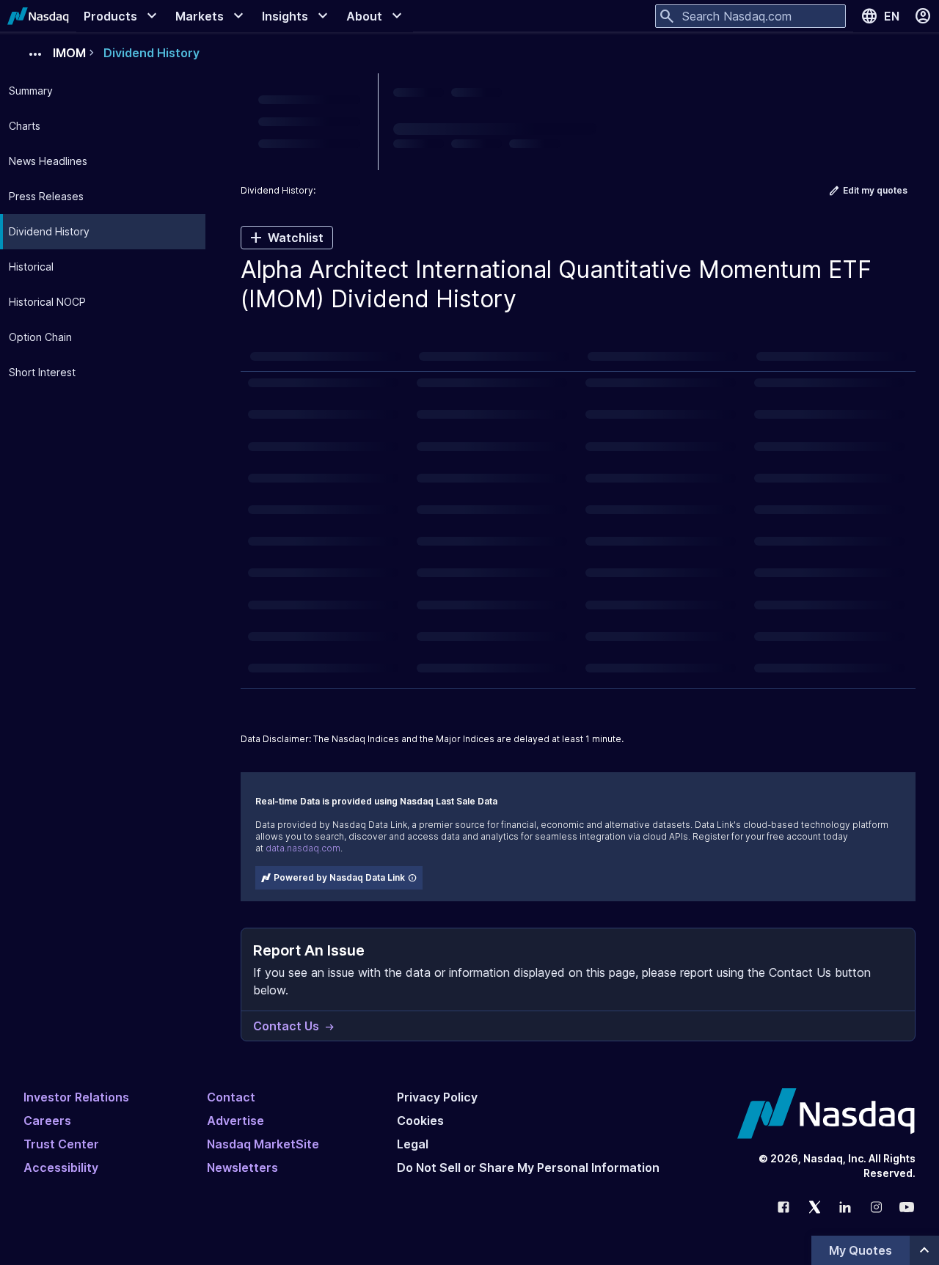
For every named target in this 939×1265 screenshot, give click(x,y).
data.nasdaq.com (303, 848)
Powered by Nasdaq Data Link (339, 877)
